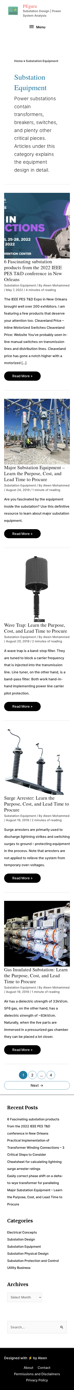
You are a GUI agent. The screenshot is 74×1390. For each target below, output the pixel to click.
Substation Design (21, 1239)
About (28, 1368)
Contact (44, 1368)
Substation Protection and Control (33, 1261)
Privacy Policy (37, 1380)
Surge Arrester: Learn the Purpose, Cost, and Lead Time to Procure (36, 803)
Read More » (22, 377)
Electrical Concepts (22, 1232)
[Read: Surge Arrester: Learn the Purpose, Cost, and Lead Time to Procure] (37, 762)
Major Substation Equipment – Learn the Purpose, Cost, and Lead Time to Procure (34, 473)
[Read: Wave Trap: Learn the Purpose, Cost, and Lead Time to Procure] (37, 589)
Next (37, 1085)
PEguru (30, 6)
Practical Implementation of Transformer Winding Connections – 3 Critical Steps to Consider (35, 1147)
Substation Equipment (20, 285)
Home (18, 61)
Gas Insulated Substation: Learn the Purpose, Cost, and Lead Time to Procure (36, 975)
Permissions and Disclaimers (37, 1374)
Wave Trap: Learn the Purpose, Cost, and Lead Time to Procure (35, 628)
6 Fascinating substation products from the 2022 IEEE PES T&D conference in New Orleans (33, 270)
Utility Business (18, 1268)
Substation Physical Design (28, 1253)
